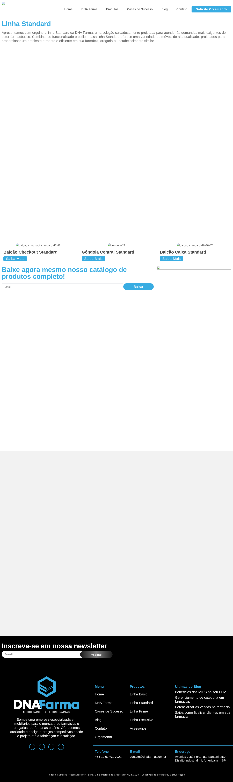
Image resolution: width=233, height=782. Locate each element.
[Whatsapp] (42, 747)
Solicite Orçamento (211, 9)
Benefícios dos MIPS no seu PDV (200, 692)
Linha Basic (138, 694)
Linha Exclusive (141, 720)
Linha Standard (141, 703)
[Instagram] (32, 747)
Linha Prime (139, 711)
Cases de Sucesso (140, 9)
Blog (165, 9)
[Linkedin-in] (61, 747)
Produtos (112, 9)
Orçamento (103, 737)
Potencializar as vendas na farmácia (202, 707)
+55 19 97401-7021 (108, 756)
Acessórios (138, 728)
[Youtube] (51, 747)
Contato (181, 9)
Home (68, 9)
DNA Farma (89, 9)
